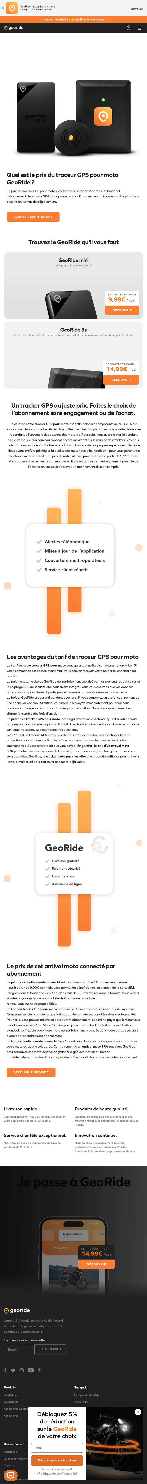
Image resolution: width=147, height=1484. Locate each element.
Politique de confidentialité (57, 1474)
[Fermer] (3, 8)
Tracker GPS (81, 1402)
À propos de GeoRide (87, 1395)
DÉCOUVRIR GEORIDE (31, 1072)
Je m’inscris (51, 1349)
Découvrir (96, 1264)
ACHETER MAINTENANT (33, 217)
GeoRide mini (12, 1395)
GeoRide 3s (11, 1402)
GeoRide (50, 682)
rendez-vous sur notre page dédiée (31, 1004)
